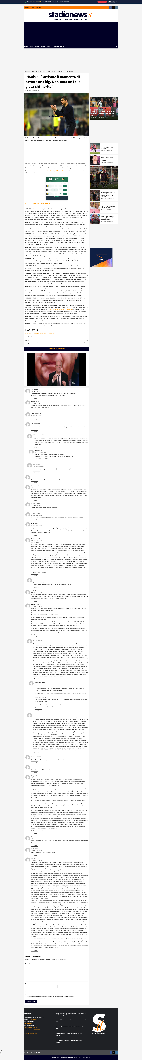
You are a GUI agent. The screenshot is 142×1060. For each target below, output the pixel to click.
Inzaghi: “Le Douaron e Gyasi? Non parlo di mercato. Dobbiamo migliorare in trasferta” (108, 194)
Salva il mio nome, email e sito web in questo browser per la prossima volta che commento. (50, 996)
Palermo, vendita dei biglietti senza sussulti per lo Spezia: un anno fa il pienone (41, 342)
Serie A (37, 46)
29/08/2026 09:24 (110, 162)
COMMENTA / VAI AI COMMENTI (57, 348)
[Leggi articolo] (95, 148)
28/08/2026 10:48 (110, 150)
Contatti (32, 7)
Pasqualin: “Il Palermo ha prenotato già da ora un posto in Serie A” (70, 1027)
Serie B (43, 46)
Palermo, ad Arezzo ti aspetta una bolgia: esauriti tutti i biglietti (69, 1034)
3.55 (50, 189)
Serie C (49, 46)
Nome (27, 983)
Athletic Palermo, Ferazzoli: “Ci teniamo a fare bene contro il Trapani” (71, 1020)
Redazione (26, 7)
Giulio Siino (104, 198)
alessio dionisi (31, 336)
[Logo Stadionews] (99, 1024)
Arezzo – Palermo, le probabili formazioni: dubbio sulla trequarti (108, 147)
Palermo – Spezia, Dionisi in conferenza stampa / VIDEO (74, 341)
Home (26, 46)
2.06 (56, 189)
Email (59, 983)
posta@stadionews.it (29, 1023)
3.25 (53, 186)
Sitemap (32, 1033)
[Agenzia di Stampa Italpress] (101, 257)
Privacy (36, 1033)
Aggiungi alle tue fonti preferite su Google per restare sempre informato (49, 1)
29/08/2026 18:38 (101, 117)
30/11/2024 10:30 (36, 90)
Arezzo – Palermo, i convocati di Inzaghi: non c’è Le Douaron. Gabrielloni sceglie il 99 (103, 113)
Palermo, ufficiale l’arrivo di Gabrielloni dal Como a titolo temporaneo (108, 159)
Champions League (58, 46)
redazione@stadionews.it (30, 1027)
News (31, 46)
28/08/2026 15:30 (110, 221)
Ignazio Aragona (33, 1019)
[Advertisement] (71, 33)
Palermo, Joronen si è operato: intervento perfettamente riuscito (103, 183)
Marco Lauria (37, 1029)
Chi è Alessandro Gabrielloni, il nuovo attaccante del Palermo (69, 1041)
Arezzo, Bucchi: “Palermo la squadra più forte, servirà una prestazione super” (108, 218)
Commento (28, 963)
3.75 (50, 186)
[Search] (117, 46)
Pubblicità (38, 7)
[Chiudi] (116, 2)
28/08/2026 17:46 (101, 186)
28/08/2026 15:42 (110, 209)
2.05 (56, 186)
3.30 (53, 189)
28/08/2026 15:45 (111, 198)
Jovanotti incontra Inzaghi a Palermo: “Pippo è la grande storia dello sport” (108, 206)
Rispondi (34, 398)
